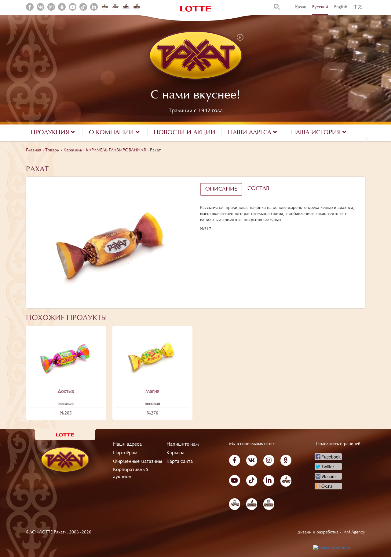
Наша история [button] (316, 133)
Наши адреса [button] (250, 133)
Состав (258, 188)
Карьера (175, 453)
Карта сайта (179, 461)
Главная (33, 150)
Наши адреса (127, 444)
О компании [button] (112, 133)
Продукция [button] (51, 133)
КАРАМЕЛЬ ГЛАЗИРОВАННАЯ (116, 150)
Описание (221, 189)
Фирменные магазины (137, 461)
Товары (52, 150)
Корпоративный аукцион (130, 473)
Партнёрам (125, 453)
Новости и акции (185, 133)
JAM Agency (353, 532)
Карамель (73, 150)
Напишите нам (182, 444)
